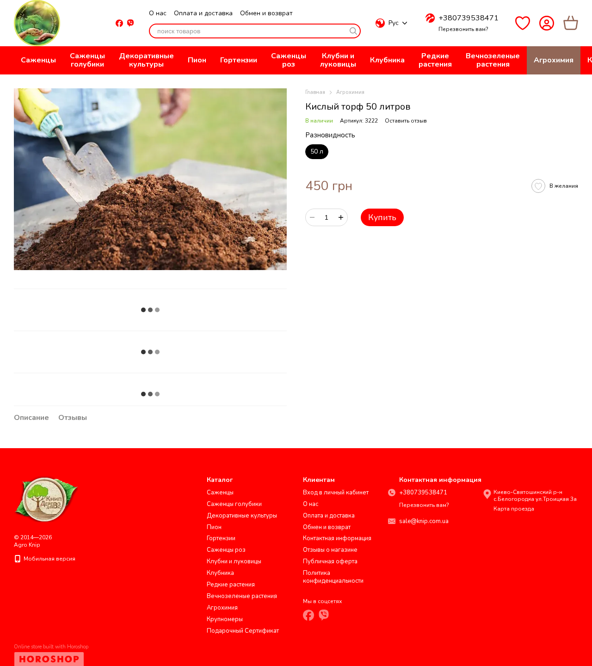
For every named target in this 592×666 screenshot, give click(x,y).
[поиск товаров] (353, 31)
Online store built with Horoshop (51, 647)
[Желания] (522, 23)
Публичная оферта (330, 561)
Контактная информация (337, 538)
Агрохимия (554, 60)
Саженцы (38, 60)
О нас (157, 13)
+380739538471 (468, 18)
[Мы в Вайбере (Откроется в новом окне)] (130, 23)
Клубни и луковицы (338, 60)
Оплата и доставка (203, 13)
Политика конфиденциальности (333, 577)
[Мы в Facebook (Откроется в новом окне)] (119, 23)
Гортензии (238, 60)
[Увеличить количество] (340, 217)
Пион (197, 60)
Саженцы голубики (87, 60)
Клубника (387, 60)
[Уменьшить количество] (312, 217)
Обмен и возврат (266, 13)
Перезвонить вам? (463, 29)
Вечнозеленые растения (493, 60)
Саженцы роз (288, 60)
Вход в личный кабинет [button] (336, 492)
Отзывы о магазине (330, 550)
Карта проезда (513, 508)
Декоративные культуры (146, 60)
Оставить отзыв (406, 120)
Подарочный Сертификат (243, 631)
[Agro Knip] (46, 498)
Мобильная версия (48, 558)
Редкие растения (435, 60)
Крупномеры (225, 619)
